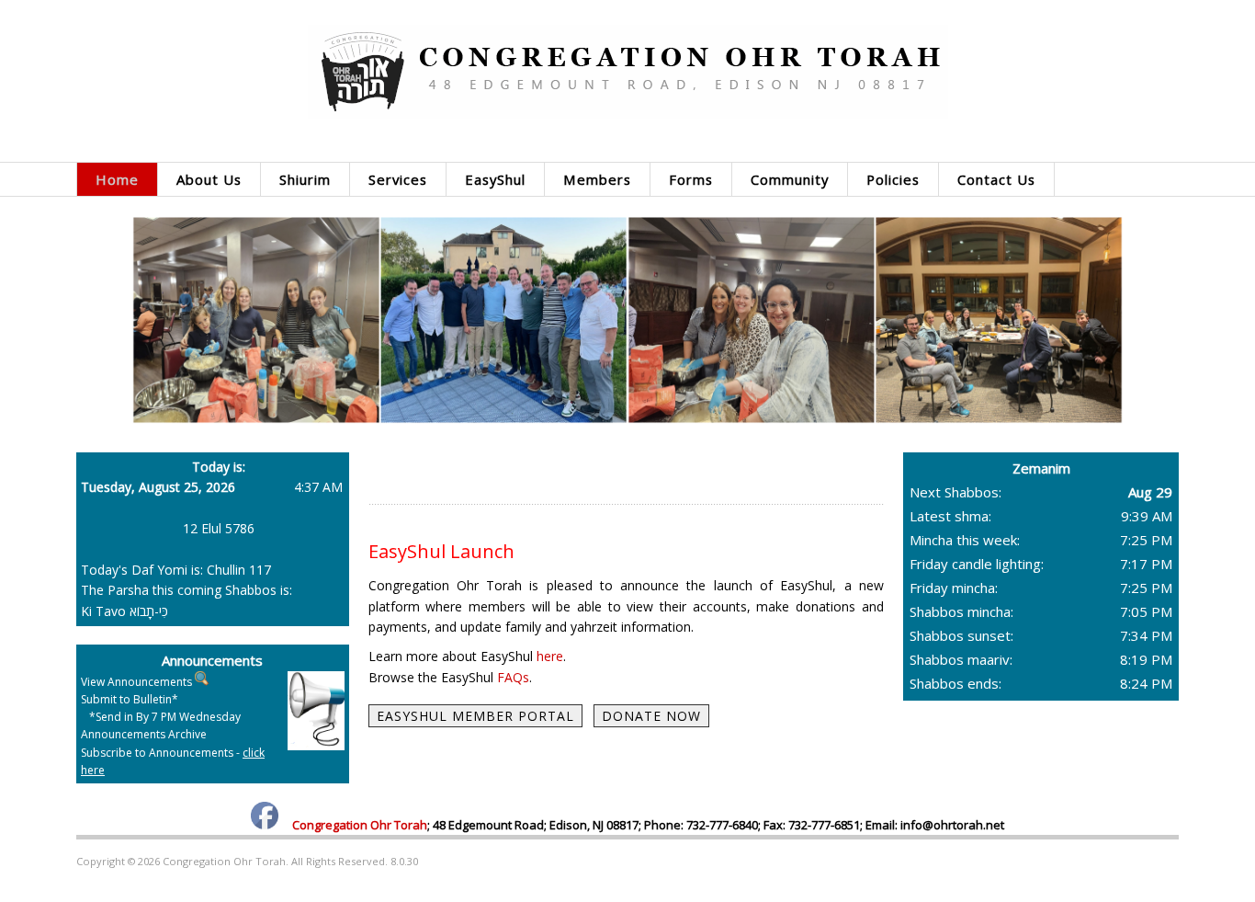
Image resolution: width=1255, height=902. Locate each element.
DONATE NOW (651, 716)
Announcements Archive (144, 734)
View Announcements (136, 682)
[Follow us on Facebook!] (264, 824)
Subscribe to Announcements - (173, 761)
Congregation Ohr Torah (359, 824)
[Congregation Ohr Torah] (627, 71)
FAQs (513, 677)
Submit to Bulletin (126, 699)
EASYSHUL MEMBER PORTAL (475, 716)
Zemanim (1041, 468)
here (550, 656)
